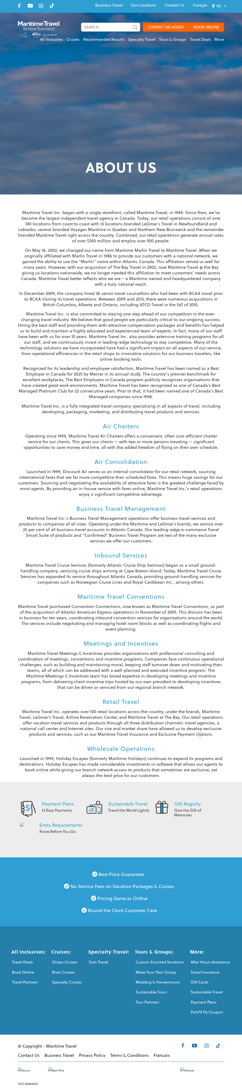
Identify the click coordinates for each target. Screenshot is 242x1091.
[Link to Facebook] (19, 5)
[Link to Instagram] (41, 5)
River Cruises (63, 972)
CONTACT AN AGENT (166, 27)
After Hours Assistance (210, 962)
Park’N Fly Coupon (207, 1012)
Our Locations (143, 5)
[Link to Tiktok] (52, 5)
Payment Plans (58, 803)
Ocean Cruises (64, 962)
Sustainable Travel (127, 803)
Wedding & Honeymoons (158, 982)
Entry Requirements (60, 825)
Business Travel (109, 5)
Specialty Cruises (67, 982)
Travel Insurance (205, 972)
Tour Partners (147, 1002)
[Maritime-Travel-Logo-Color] (38, 32)
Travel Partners (25, 982)
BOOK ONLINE (206, 27)
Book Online (23, 972)
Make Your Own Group (156, 972)
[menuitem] (109, 5)
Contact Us (175, 5)
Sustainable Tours (151, 992)
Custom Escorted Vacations (160, 962)
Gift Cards (199, 982)
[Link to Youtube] (30, 5)
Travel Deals (22, 962)
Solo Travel (98, 962)
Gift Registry (187, 803)
